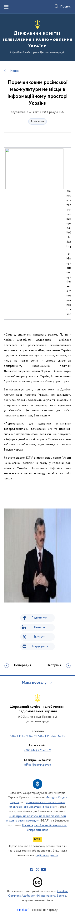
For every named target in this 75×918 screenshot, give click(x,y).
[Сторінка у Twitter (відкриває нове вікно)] (37, 869)
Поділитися (39, 617)
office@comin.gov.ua (37, 764)
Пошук (65, 6)
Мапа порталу (34, 683)
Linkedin (39, 627)
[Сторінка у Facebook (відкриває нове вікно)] (31, 869)
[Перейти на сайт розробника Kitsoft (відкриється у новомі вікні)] (24, 909)
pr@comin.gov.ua (47, 855)
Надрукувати (39, 646)
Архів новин (37, 121)
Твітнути (39, 636)
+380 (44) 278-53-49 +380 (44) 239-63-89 (37, 736)
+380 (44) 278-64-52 (37, 750)
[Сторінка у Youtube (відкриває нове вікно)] (43, 869)
